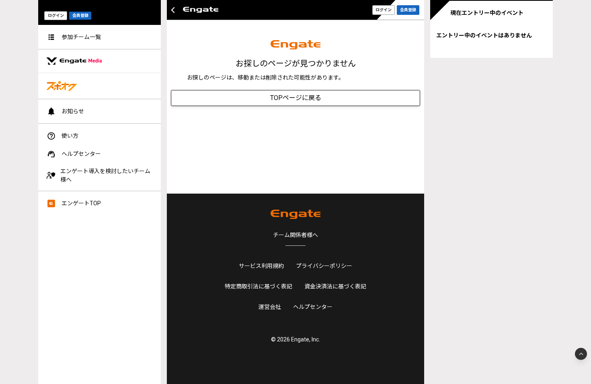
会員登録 (80, 15)
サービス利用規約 (261, 266)
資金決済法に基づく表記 (335, 286)
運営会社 (270, 307)
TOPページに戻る (295, 98)
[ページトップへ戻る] (581, 354)
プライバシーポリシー (324, 266)
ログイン (56, 15)
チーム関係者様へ (295, 235)
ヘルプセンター (312, 307)
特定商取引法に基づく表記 (258, 286)
